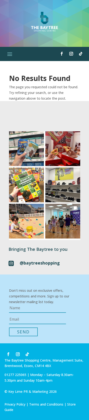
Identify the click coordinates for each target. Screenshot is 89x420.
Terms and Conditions (46, 404)
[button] (26, 148)
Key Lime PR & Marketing (28, 391)
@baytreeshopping (40, 263)
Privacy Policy (15, 404)
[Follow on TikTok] (80, 53)
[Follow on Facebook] (62, 53)
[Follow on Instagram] (71, 53)
